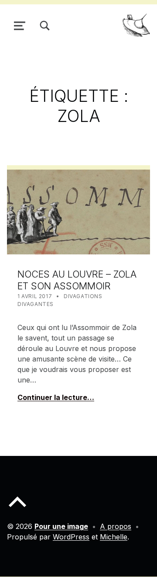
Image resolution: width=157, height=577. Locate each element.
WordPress (71, 536)
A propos (115, 526)
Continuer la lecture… (55, 397)
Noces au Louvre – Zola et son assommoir (77, 280)
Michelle (113, 536)
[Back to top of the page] (17, 508)
